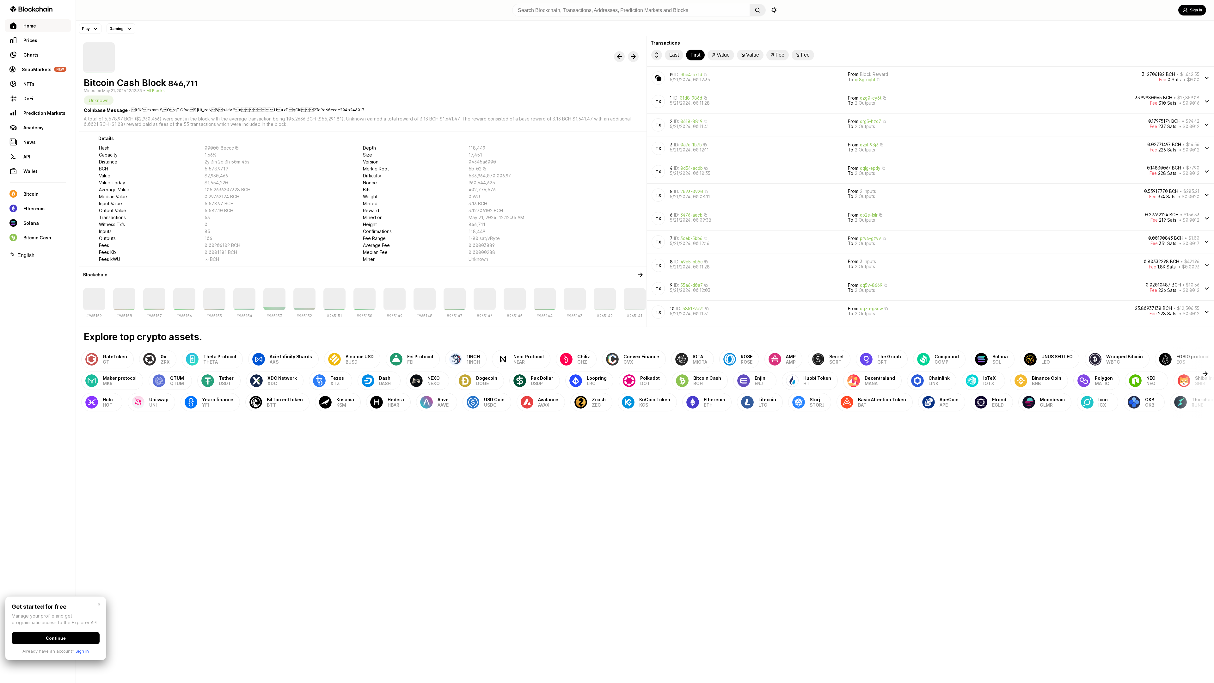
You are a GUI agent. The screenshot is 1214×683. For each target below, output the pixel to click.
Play (86, 28)
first (695, 55)
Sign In (1196, 10)
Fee (780, 55)
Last (674, 55)
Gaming (116, 28)
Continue (56, 638)
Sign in (82, 651)
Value (723, 55)
